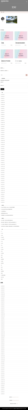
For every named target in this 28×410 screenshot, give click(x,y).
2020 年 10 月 (3, 192)
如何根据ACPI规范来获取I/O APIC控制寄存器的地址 (12, 226)
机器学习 (2, 263)
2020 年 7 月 (2, 198)
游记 (1, 267)
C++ (1, 41)
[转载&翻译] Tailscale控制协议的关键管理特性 (7, 215)
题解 (1, 279)
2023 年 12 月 (3, 122)
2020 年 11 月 (3, 190)
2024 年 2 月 (2, 118)
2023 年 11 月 (3, 124)
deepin (2, 235)
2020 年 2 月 (2, 200)
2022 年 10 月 (3, 144)
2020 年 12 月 (3, 188)
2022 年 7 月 (2, 150)
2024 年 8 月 (2, 108)
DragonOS (2, 237)
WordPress (23, 408)
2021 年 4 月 (2, 180)
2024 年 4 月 (2, 114)
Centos (2, 233)
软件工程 (2, 277)
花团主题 (20, 408)
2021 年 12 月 (3, 164)
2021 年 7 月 (2, 174)
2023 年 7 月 (2, 128)
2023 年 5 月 (2, 130)
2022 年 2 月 (2, 160)
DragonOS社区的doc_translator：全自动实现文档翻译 (8, 207)
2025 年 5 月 (2, 96)
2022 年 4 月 (2, 156)
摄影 (1, 257)
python (2, 243)
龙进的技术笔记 (5, 1)
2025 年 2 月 (2, 100)
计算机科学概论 (3, 275)
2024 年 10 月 (3, 104)
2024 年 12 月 (3, 102)
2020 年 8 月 (2, 196)
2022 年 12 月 (3, 140)
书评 (1, 251)
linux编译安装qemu (3, 211)
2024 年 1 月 (2, 120)
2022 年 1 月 (2, 162)
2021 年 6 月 (2, 176)
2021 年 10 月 (3, 168)
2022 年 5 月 (2, 154)
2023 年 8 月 (2, 126)
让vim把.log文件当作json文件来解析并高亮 (6, 209)
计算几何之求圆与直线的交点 (9, 220)
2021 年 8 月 (2, 172)
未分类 (2, 261)
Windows (2, 249)
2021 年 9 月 (2, 170)
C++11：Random (18, 60)
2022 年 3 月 (2, 158)
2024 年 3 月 (2, 116)
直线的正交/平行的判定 (5, 60)
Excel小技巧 (2, 239)
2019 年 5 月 (2, 202)
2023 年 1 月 (2, 138)
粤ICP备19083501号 (16, 400)
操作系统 (2, 259)
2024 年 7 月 (2, 110)
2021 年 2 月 (2, 184)
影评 (1, 255)
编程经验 (2, 271)
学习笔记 (2, 253)
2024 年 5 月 (2, 112)
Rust (1, 245)
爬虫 (1, 269)
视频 (1, 273)
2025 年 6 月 (2, 94)
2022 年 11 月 (3, 142)
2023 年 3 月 (2, 134)
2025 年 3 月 (2, 98)
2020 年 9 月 (2, 194)
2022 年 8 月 (2, 148)
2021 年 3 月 (2, 182)
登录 (7, 70)
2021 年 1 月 (2, 186)
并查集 (2, 42)
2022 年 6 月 (2, 152)
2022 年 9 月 (2, 146)
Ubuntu (2, 247)
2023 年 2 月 (2, 136)
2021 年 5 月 (2, 178)
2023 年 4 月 (2, 132)
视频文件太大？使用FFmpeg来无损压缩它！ (10, 222)
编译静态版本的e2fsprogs (4, 213)
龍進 (2, 21)
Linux (2, 241)
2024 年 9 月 (2, 106)
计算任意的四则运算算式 (20, 42)
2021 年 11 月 (3, 166)
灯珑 (17, 403)
